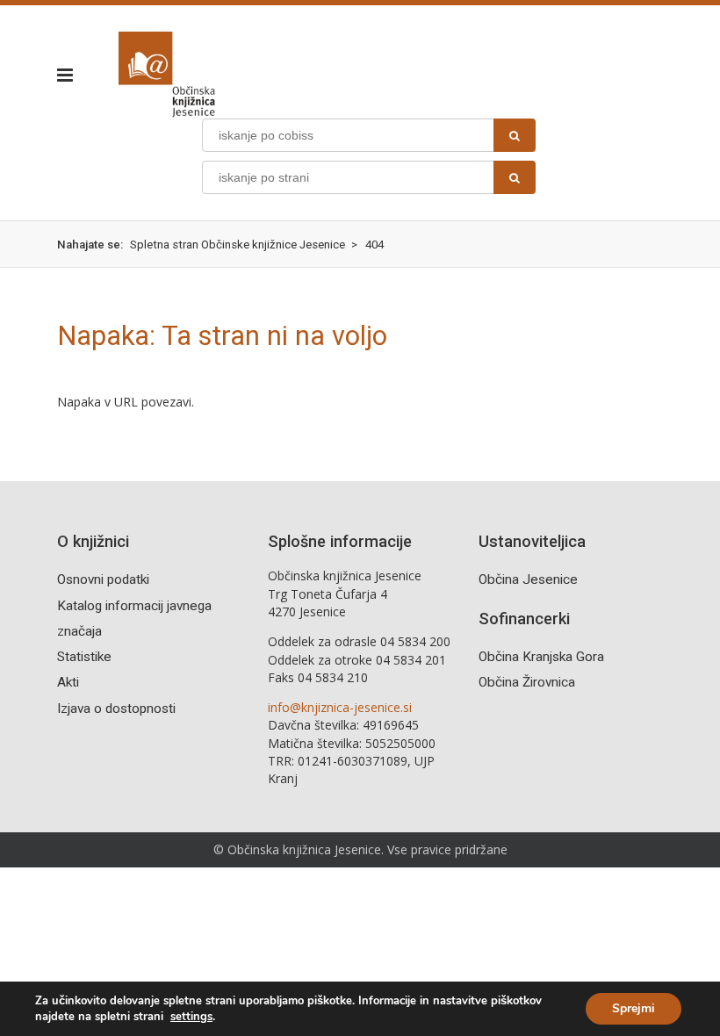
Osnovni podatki (103, 579)
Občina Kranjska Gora (541, 657)
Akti (68, 682)
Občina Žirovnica (527, 682)
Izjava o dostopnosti (116, 708)
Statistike (84, 657)
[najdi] (514, 135)
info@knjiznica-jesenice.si (340, 707)
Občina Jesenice (528, 579)
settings (191, 1017)
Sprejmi (633, 1008)
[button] (70, 74)
